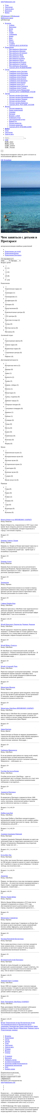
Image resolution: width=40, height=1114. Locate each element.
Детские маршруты (15, 108)
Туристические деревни (9, 1030)
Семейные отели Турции (17, 88)
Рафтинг (9, 356)
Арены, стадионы (12, 397)
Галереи (9, 476)
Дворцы (9, 369)
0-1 (7, 268)
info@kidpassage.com (8, 2)
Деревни (9, 412)
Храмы (8, 381)
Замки (8, 373)
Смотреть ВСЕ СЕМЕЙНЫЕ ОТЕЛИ (22, 92)
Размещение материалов (13, 1065)
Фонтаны (9, 440)
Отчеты (7, 1052)
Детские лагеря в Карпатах (18, 103)
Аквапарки (10, 293)
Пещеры (9, 501)
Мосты (8, 428)
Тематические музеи (13, 452)
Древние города (11, 401)
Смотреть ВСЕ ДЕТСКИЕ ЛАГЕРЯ (21, 105)
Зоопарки (9, 304)
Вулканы (9, 512)
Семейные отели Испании (18, 80)
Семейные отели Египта (17, 79)
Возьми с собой (14, 116)
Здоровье (12, 112)
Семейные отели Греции (17, 77)
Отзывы (8, 1049)
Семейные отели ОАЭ (17, 84)
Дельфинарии (11, 300)
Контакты (8, 11)
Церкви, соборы (11, 385)
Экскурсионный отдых (17, 119)
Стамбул (12, 43)
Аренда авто (9, 9)
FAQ (6, 1067)
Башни (8, 432)
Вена (11, 31)
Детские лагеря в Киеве (17, 101)
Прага (11, 40)
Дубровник (13, 34)
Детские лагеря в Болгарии (18, 95)
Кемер (11, 36)
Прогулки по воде (12, 320)
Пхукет (11, 42)
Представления (11, 308)
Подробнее (7, 160)
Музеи (3, 1022)
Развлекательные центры (15, 312)
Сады (8, 504)
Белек (11, 29)
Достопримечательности (9, 1024)
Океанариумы (11, 297)
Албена (11, 25)
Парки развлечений (16, 110)
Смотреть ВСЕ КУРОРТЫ (18, 45)
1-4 (7, 272)
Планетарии (10, 468)
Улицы (8, 424)
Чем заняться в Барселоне (18, 49)
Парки (8, 493)
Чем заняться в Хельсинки (18, 66)
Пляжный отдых (15, 117)
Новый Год (13, 121)
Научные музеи (11, 460)
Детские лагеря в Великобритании (21, 97)
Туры (7, 5)
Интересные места (12, 365)
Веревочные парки (12, 349)
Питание (12, 114)
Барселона (12, 27)
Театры (8, 324)
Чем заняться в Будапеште (18, 53)
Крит (11, 38)
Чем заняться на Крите (17, 58)
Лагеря (7, 93)
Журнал (7, 106)
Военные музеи (11, 472)
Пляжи (8, 497)
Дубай (11, 32)
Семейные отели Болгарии (18, 73)
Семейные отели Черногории (19, 90)
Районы (9, 416)
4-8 (7, 276)
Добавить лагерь (11, 1060)
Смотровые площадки (14, 408)
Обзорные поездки (12, 404)
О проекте (8, 1056)
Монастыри (10, 393)
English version (10, 1069)
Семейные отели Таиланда (18, 86)
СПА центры (10, 316)
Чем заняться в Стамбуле (17, 64)
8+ (7, 280)
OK (2, 160)
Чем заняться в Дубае (16, 56)
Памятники (10, 436)
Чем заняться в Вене (16, 55)
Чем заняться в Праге (16, 60)
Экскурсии (9, 7)
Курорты (8, 23)
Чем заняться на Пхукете (17, 62)
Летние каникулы (15, 123)
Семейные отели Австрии (18, 71)
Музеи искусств (11, 480)
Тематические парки (13, 289)
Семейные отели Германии (18, 75)
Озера (8, 489)
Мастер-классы (11, 328)
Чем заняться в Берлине (17, 51)
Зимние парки (11, 345)
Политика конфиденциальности (16, 1063)
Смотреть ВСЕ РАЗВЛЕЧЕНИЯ (20, 68)
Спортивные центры (13, 352)
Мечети (9, 389)
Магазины (9, 332)
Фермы (8, 443)
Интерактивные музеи (14, 456)
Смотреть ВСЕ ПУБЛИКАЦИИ (20, 127)
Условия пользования (12, 1062)
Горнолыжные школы (13, 341)
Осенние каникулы (15, 125)
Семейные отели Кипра (17, 82)
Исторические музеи (13, 464)
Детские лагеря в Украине (18, 99)
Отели (7, 69)
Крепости (9, 377)
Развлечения (9, 47)
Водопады (9, 508)
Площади (9, 420)
